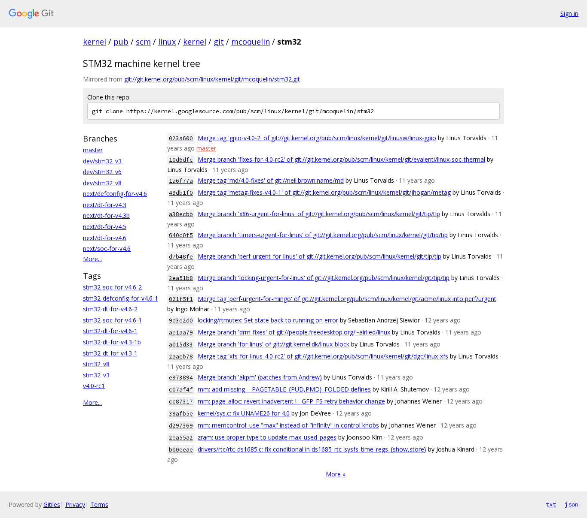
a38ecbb (181, 214)
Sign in (569, 13)
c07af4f (181, 389)
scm (143, 41)
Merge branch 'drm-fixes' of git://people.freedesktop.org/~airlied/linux (294, 332)
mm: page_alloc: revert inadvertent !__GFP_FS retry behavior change (291, 401)
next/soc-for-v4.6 (107, 248)
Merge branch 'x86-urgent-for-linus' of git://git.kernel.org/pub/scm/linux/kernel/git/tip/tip (319, 214)
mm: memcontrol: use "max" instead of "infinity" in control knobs (288, 425)
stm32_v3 (96, 375)
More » (335, 474)
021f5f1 (181, 299)
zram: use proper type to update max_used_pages (267, 437)
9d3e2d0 (181, 320)
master (93, 150)
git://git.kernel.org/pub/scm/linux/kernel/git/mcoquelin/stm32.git (212, 79)
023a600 (181, 138)
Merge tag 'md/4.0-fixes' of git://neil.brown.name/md (271, 180)
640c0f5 (181, 235)
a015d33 (181, 344)
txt (551, 504)
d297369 (181, 425)
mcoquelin (250, 41)
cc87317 (181, 401)
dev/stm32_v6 (102, 172)
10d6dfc (181, 159)
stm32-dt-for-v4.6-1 (110, 331)
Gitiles (51, 504)
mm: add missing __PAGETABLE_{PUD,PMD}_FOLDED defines (284, 389)
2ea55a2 (181, 437)
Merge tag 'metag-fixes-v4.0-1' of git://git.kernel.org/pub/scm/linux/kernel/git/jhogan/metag (324, 192)
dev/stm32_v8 (102, 183)
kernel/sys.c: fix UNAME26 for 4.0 (244, 413)
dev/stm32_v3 (102, 161)
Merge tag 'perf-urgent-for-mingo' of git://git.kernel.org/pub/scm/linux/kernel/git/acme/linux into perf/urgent (347, 299)
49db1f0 (181, 192)
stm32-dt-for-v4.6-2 (110, 309)
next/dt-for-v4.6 (104, 238)
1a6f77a (181, 180)
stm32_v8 (96, 364)
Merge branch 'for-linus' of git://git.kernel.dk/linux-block (273, 344)
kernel (94, 41)
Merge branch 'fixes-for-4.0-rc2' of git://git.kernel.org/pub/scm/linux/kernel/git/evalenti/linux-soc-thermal (341, 159)
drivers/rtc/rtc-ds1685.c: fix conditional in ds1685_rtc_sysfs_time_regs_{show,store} (312, 449)
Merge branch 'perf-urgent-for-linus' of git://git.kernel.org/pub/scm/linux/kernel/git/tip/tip (319, 256)
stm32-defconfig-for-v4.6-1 (120, 298)
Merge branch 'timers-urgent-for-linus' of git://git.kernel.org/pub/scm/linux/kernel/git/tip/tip (323, 235)
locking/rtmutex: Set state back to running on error (268, 320)
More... (92, 259)
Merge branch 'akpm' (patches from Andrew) (260, 377)
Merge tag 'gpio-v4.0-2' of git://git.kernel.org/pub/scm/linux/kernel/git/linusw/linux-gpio (317, 138)
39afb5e (181, 413)
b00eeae (181, 449)
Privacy (75, 504)
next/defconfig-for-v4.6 (115, 194)
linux (167, 41)
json (571, 504)
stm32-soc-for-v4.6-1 (112, 320)
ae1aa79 (181, 332)
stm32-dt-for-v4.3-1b (112, 342)
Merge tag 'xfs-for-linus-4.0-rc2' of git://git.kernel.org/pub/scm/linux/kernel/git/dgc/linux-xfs (323, 356)
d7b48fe (181, 256)
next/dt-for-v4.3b (106, 215)
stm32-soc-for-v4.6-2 (112, 287)
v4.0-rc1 (94, 386)
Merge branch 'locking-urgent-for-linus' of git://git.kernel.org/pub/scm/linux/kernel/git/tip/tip (323, 278)
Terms (99, 504)
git (219, 41)
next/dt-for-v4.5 (104, 227)
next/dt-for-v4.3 (104, 205)
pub (120, 41)
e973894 (181, 377)
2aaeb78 (181, 356)
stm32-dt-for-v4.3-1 (110, 353)
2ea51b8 (181, 278)
